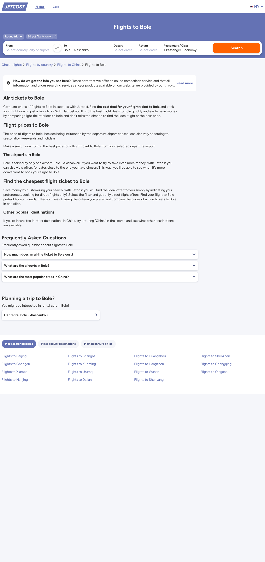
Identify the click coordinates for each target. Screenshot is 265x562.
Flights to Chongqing (215, 364)
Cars (56, 6)
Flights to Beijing (14, 356)
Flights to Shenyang (149, 380)
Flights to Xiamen (15, 372)
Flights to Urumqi (80, 372)
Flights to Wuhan (146, 372)
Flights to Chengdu (16, 364)
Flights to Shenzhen (215, 356)
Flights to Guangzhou (150, 356)
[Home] (15, 6)
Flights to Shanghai (82, 356)
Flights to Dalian (80, 380)
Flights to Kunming (82, 364)
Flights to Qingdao (214, 372)
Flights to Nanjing (15, 380)
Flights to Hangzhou (149, 364)
